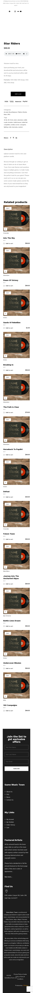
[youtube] (21, 11)
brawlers (10, 122)
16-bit (5, 120)
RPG (9, 114)
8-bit (11, 120)
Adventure (6, 275)
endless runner (15, 124)
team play (15, 127)
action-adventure (18, 120)
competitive (7, 124)
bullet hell (24, 122)
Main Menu (6, 571)
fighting (6, 127)
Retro (5, 114)
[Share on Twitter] (13, 137)
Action (5, 317)
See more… (8, 877)
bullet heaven (17, 122)
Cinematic (6, 233)
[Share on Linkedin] (16, 137)
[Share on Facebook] (10, 137)
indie (10, 127)
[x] (13, 11)
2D (9, 120)
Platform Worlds (22, 112)
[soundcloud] (18, 11)
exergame (23, 124)
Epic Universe (7, 615)
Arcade (6, 112)
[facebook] (10, 11)
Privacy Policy (18, 974)
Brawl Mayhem (13, 112)
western (20, 127)
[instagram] (15, 11)
